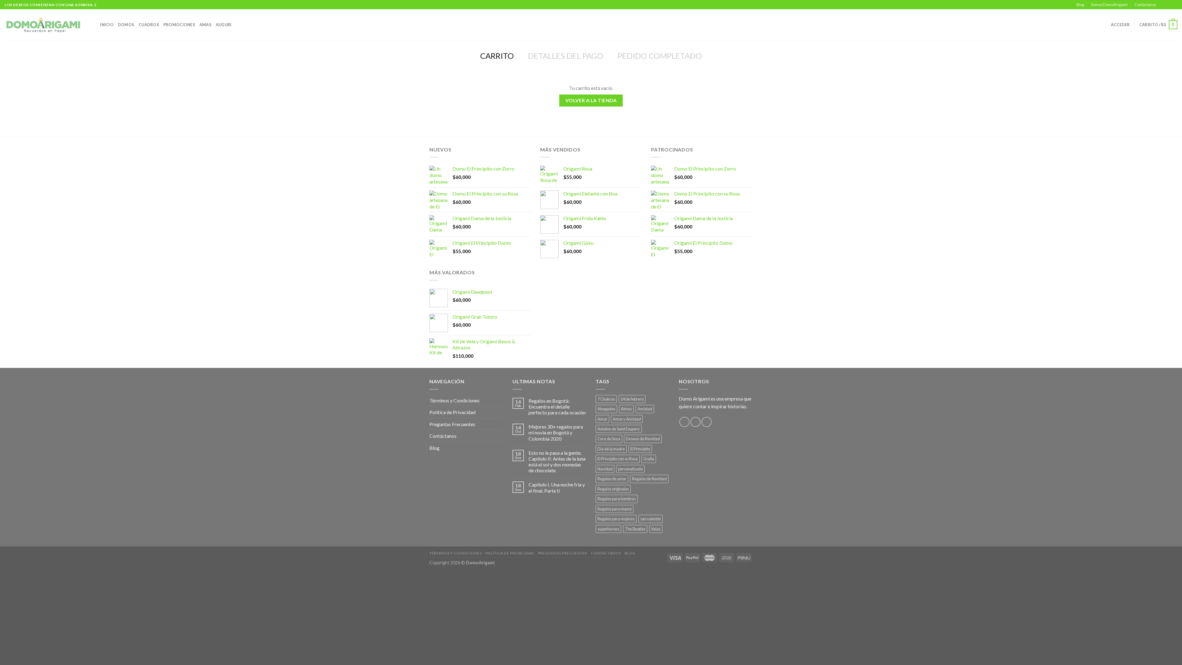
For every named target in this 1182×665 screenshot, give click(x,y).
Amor (602, 419)
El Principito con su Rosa (617, 458)
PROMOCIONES (179, 24)
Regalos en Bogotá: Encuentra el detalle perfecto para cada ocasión (557, 406)
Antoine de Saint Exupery (618, 428)
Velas (656, 528)
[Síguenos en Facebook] (1162, 5)
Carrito (497, 55)
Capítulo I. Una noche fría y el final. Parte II (557, 487)
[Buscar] (93, 24)
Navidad (605, 468)
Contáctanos (1145, 4)
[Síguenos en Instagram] (1168, 5)
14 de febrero (632, 399)
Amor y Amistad (627, 419)
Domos (126, 24)
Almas (626, 408)
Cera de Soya (608, 438)
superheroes (608, 528)
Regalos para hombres (616, 498)
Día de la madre (611, 448)
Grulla (648, 458)
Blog (1080, 4)
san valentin (650, 518)
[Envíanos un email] (1174, 5)
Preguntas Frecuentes (452, 424)
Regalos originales (613, 488)
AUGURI (224, 24)
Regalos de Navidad (649, 478)
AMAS (205, 24)
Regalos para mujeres (616, 518)
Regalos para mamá (614, 508)
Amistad (644, 408)
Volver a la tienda (591, 100)
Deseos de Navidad (643, 438)
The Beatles (635, 528)
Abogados (606, 408)
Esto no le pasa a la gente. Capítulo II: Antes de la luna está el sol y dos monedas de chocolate (557, 462)
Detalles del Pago (565, 55)
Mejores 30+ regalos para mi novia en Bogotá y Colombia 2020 (556, 432)
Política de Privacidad (452, 412)
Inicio (107, 24)
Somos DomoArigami (1109, 4)
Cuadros (149, 24)
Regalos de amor (611, 478)
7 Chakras (606, 399)
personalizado (630, 468)
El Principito (640, 448)
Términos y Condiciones (454, 400)
